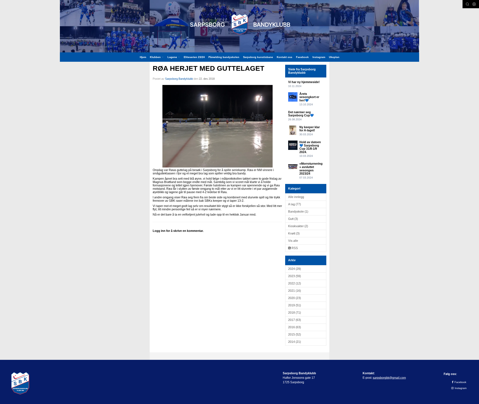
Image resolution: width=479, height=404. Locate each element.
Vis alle (293, 240)
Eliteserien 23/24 (194, 57)
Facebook (302, 57)
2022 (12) (294, 283)
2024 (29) (294, 268)
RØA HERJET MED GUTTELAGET (208, 68)
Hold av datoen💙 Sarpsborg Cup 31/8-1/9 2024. (310, 147)
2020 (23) (294, 298)
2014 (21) (294, 341)
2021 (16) (294, 290)
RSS (294, 248)
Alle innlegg (296, 197)
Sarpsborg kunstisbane (258, 57)
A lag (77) (294, 204)
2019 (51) (294, 305)
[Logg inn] (474, 4)
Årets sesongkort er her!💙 (309, 97)
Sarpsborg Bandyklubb (179, 78)
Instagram (318, 57)
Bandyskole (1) (298, 211)
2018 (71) (294, 312)
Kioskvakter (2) (298, 226)
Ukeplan (334, 57)
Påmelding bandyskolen (223, 57)
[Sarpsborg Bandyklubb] (240, 24)
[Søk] (467, 4)
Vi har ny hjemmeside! (304, 82)
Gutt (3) (293, 218)
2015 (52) (294, 334)
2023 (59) (294, 276)
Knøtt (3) (294, 233)
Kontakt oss (284, 57)
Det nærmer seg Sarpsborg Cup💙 (301, 114)
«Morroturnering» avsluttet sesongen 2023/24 (311, 168)
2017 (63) (294, 319)
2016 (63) (294, 327)
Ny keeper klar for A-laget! (309, 129)
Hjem (143, 57)
